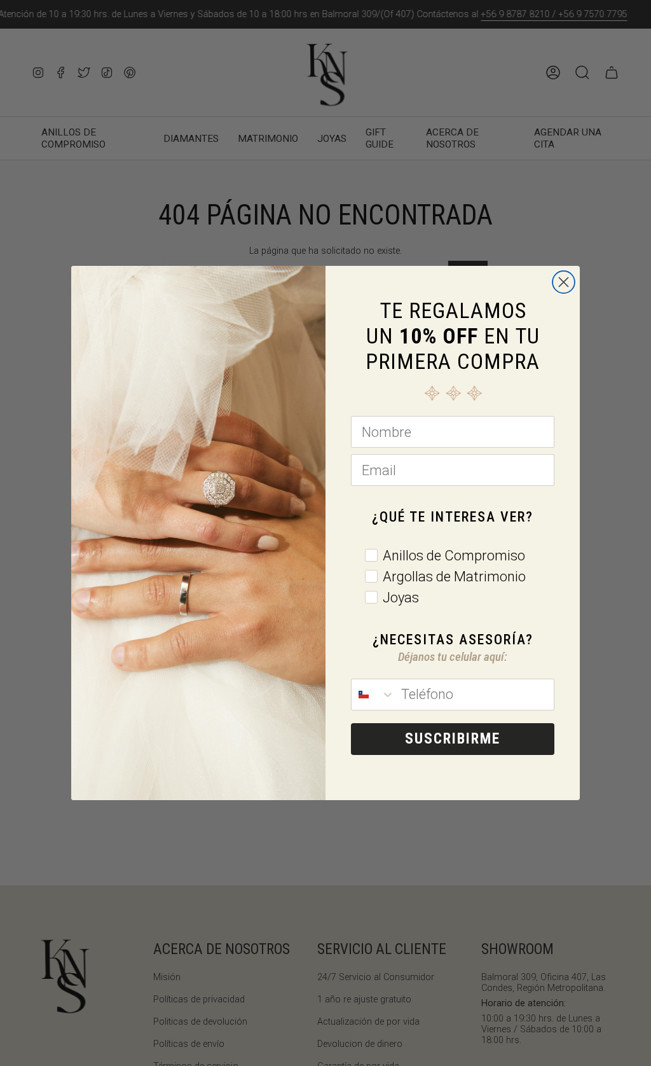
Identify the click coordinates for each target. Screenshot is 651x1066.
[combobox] (373, 694)
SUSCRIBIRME (452, 738)
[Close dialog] (563, 282)
